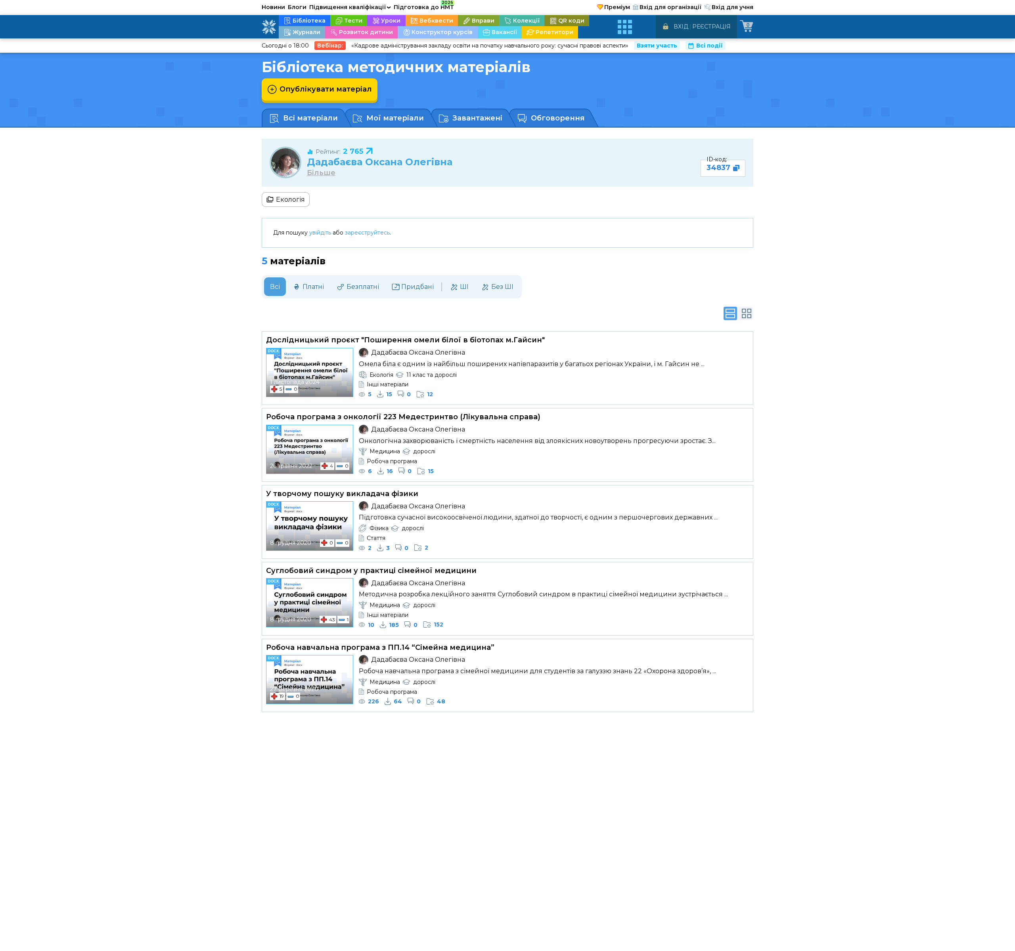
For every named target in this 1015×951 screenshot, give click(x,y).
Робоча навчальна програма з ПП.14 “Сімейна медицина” (380, 647)
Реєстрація (711, 26)
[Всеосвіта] (269, 27)
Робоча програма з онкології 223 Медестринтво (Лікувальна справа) (403, 416)
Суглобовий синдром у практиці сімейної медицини (371, 570)
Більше (321, 173)
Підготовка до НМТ (424, 6)
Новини (273, 7)
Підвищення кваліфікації (350, 7)
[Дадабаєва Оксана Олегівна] (285, 162)
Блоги (297, 7)
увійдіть (320, 232)
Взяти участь (657, 45)
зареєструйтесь (367, 232)
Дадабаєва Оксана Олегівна (379, 162)
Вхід (681, 26)
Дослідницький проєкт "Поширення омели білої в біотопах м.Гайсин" (405, 340)
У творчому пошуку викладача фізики (342, 493)
